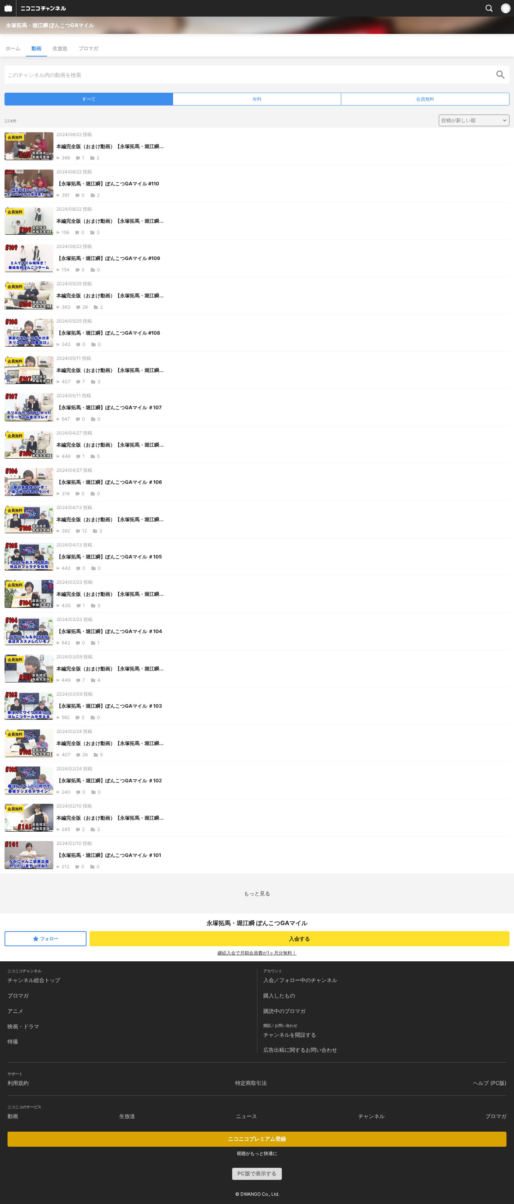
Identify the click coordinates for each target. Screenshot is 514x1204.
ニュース (246, 1116)
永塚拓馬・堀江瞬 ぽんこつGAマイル (50, 25)
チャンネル (371, 1116)
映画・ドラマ (23, 1026)
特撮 (13, 1041)
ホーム (13, 48)
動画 (36, 48)
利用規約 (18, 1083)
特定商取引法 (251, 1083)
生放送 (60, 48)
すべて (89, 99)
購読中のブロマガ (284, 1011)
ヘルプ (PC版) (489, 1083)
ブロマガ (88, 48)
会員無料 (425, 99)
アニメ (15, 1011)
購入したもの (279, 995)
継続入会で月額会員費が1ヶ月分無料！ (257, 953)
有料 (257, 99)
